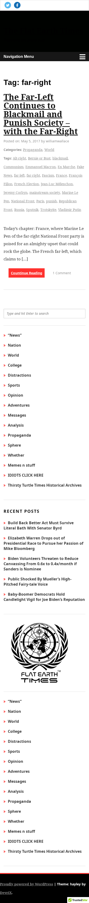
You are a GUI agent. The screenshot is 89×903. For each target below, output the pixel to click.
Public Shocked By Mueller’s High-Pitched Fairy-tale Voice (37, 581)
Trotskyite (48, 209)
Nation (14, 345)
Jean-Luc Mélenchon (57, 184)
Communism (13, 167)
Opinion (15, 395)
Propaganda (32, 149)
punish (51, 201)
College (15, 365)
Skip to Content (21, 17)
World (49, 149)
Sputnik (32, 209)
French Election (26, 184)
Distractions (19, 375)
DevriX (6, 892)
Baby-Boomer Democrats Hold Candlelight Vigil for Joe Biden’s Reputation (44, 597)
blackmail (60, 158)
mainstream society (44, 192)
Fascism (48, 175)
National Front (22, 201)
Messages (17, 415)
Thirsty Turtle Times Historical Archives (45, 485)
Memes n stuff (21, 465)
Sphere (14, 445)
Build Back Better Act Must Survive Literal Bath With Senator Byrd (39, 525)
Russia (19, 209)
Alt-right (19, 158)
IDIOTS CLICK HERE (25, 475)
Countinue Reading (26, 273)
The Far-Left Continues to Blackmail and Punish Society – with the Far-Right (41, 114)
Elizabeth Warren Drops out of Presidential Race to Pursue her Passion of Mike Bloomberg (43, 543)
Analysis (16, 425)
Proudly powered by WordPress (26, 884)
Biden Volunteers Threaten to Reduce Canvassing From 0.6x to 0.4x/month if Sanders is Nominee (41, 564)
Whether (16, 455)
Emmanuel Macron (40, 167)
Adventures (19, 405)
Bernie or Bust (39, 158)
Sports (14, 385)
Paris (40, 201)
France (61, 175)
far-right (33, 175)
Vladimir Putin (69, 209)
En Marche (66, 167)
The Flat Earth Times (43, 30)
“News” (15, 335)
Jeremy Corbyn (16, 192)
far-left (19, 175)
